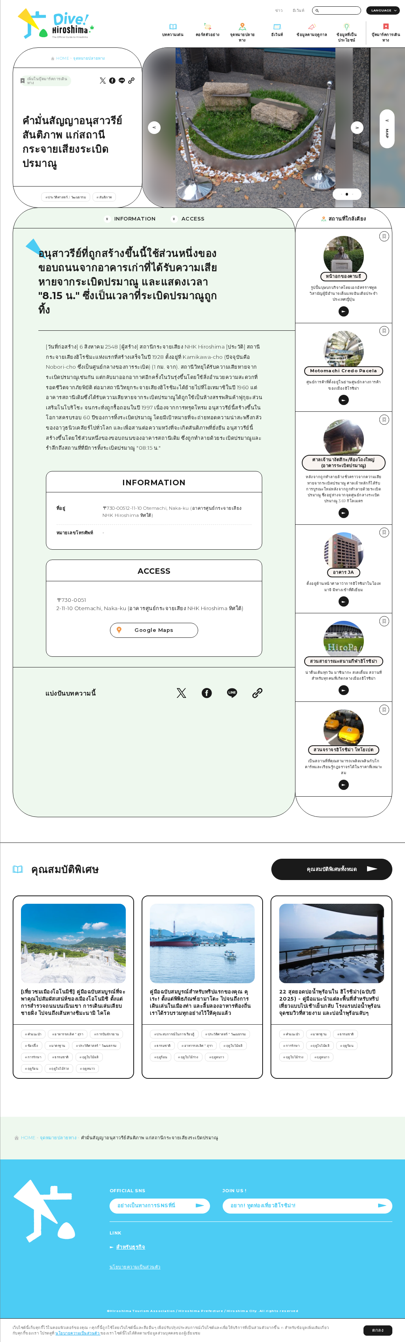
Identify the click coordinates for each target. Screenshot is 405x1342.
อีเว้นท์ (299, 10)
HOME (62, 58)
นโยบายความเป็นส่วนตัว (77, 1333)
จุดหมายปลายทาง (89, 58)
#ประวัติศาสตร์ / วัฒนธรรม (65, 197)
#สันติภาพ (104, 197)
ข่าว (279, 10)
